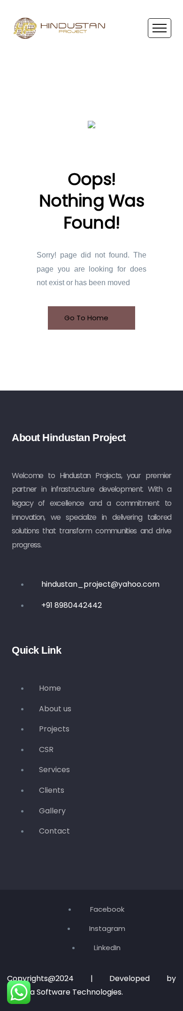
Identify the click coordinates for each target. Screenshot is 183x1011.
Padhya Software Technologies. (65, 992)
